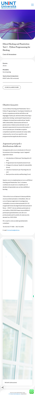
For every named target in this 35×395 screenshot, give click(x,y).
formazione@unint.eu (13, 230)
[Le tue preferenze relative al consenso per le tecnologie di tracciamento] (33, 296)
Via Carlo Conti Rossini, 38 (14, 393)
